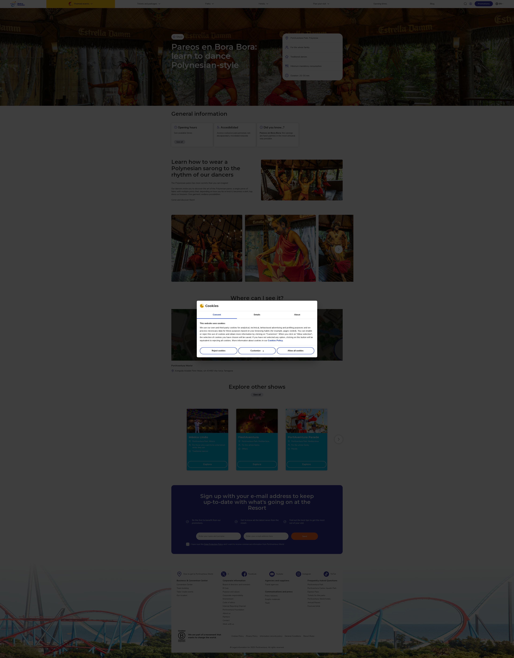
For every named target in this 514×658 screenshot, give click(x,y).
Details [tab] (257, 314)
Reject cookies (218, 351)
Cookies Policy (275, 340)
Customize (255, 351)
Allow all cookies (295, 351)
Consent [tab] (217, 314)
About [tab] (297, 314)
